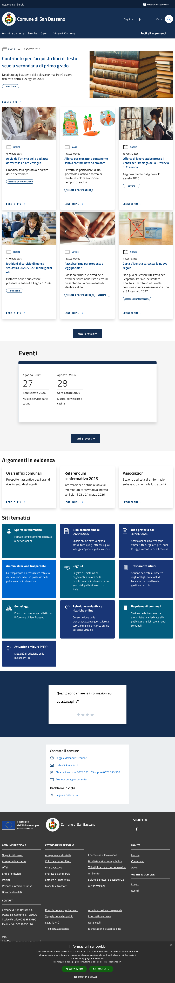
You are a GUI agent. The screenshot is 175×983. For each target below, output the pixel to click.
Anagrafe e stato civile (58, 855)
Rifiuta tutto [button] (101, 968)
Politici (6, 880)
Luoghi (135, 884)
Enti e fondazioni (12, 874)
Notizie (16, 147)
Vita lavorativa (53, 867)
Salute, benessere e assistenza (106, 880)
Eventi (135, 890)
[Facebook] (138, 19)
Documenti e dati (12, 892)
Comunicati (137, 861)
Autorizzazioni (96, 886)
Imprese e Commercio (57, 874)
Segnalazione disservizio (59, 916)
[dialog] (87, 962)
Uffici (5, 867)
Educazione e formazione (102, 855)
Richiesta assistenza (57, 929)
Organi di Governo (12, 855)
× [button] (171, 945)
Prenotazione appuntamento (61, 910)
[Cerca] (169, 19)
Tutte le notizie (86, 333)
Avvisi (12, 49)
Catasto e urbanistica (57, 880)
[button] (87, 977)
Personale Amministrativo (17, 886)
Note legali (94, 922)
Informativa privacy (99, 916)
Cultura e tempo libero (58, 861)
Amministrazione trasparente (105, 910)
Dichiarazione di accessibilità (104, 929)
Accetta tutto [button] (74, 968)
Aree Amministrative (14, 861)
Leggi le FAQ (52, 922)
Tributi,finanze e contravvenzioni (107, 867)
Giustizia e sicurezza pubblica (105, 861)
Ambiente (93, 873)
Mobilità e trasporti (56, 886)
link (120, 961)
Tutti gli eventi (83, 438)
